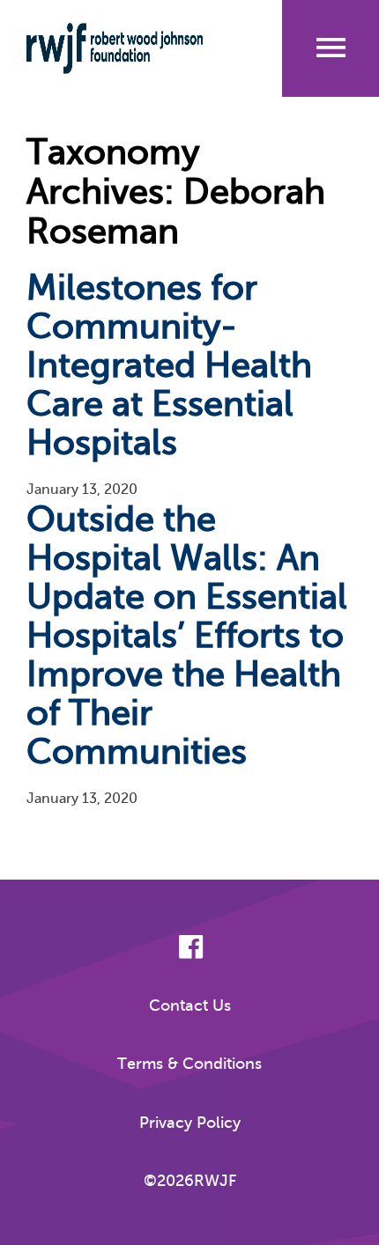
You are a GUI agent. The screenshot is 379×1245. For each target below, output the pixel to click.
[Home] (126, 48)
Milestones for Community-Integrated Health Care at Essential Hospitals (169, 365)
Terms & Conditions (189, 1063)
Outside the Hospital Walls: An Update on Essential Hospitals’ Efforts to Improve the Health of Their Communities (186, 635)
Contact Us (190, 1005)
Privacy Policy (190, 1122)
